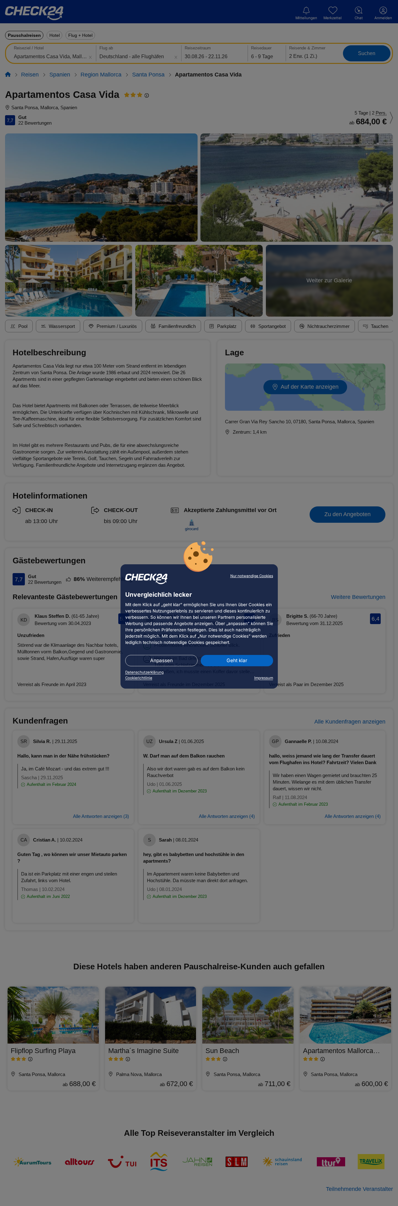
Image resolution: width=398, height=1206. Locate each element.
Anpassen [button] (161, 660)
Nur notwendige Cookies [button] (251, 576)
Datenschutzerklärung (144, 672)
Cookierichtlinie (138, 678)
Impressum (263, 678)
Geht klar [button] (237, 660)
